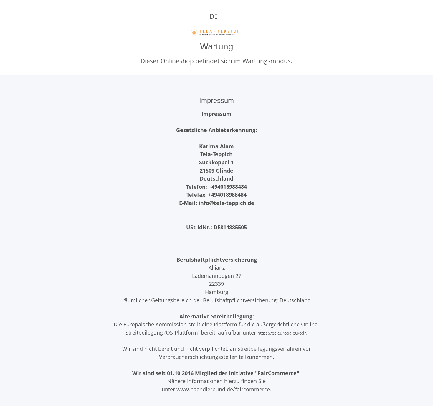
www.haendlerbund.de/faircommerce (223, 389)
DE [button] (214, 16)
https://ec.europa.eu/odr (281, 333)
